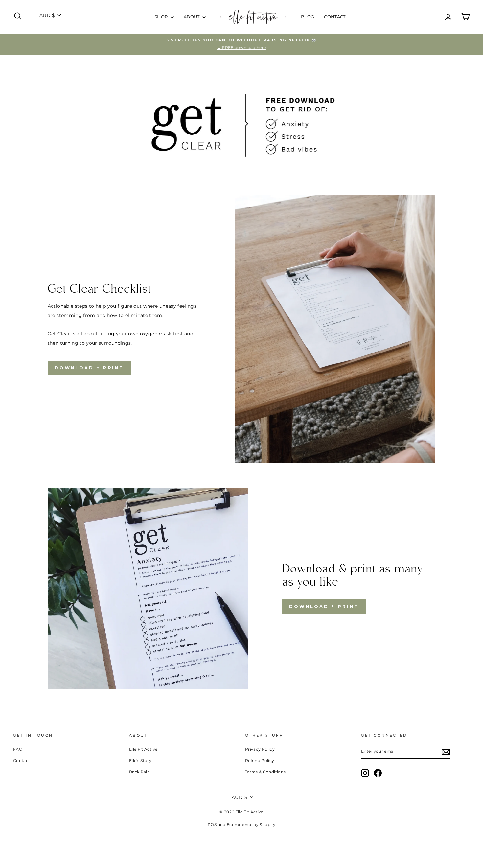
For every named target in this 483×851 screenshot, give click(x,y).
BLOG (307, 16)
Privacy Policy (260, 749)
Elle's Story (140, 760)
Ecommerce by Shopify (251, 824)
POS (212, 824)
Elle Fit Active (143, 749)
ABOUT (192, 16)
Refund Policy (259, 760)
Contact (21, 760)
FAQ (17, 749)
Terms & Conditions (265, 771)
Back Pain (139, 771)
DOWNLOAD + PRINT (89, 367)
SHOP (161, 16)
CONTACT (334, 16)
